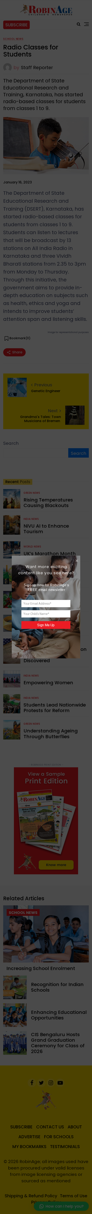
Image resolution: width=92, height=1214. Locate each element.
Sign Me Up (46, 625)
